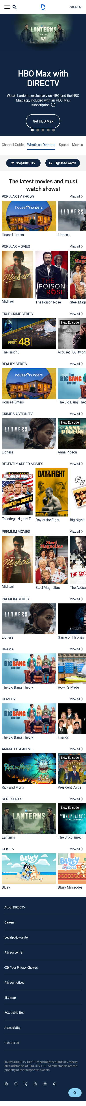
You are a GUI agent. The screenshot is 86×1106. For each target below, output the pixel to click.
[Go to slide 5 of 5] (53, 130)
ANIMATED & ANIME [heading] (17, 749)
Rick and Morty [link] (13, 787)
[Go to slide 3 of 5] (43, 130)
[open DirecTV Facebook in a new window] (16, 1084)
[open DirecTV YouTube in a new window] (45, 1084)
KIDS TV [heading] (8, 849)
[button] (7, 7)
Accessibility (12, 1027)
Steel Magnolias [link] (48, 587)
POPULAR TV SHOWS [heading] (18, 196)
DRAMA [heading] (7, 649)
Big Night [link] (77, 519)
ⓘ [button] (53, 105)
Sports (64, 144)
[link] (29, 216)
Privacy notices (14, 982)
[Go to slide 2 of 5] (37, 130)
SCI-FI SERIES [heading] (12, 799)
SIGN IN (76, 7)
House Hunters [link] (13, 234)
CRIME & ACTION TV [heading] (17, 414)
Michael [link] (8, 301)
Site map (10, 997)
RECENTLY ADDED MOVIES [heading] (22, 464)
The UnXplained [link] (70, 837)
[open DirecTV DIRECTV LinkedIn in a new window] (6, 1084)
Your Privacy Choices (23, 967)
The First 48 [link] (10, 352)
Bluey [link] (6, 887)
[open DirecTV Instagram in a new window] (35, 1084)
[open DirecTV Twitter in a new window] (25, 1084)
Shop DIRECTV (25, 163)
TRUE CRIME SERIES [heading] (17, 314)
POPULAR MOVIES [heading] (16, 246)
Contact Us (11, 1043)
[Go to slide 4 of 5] (48, 130)
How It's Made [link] (68, 687)
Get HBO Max (43, 121)
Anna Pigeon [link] (67, 452)
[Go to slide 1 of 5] (32, 130)
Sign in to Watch (65, 163)
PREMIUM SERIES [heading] (15, 599)
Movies (77, 144)
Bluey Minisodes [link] (70, 887)
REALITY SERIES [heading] (14, 364)
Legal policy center (16, 937)
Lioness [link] (63, 234)
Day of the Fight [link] (47, 519)
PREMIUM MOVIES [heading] (16, 531)
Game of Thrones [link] (71, 637)
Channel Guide (13, 144)
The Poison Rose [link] (48, 302)
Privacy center (13, 952)
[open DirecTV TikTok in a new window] (54, 1084)
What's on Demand (41, 144)
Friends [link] (63, 737)
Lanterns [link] (8, 837)
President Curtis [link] (69, 787)
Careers (9, 922)
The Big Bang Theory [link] (17, 687)
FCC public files (14, 1012)
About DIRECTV (14, 907)
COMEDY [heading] (9, 699)
